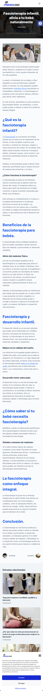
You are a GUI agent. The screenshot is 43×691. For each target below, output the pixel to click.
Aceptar (21, 678)
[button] (40, 23)
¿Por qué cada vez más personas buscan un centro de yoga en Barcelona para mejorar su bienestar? (21, 634)
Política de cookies (20, 688)
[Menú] (39, 4)
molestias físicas (20, 88)
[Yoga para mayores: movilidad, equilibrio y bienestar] (21, 583)
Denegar (21, 683)
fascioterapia (10, 137)
